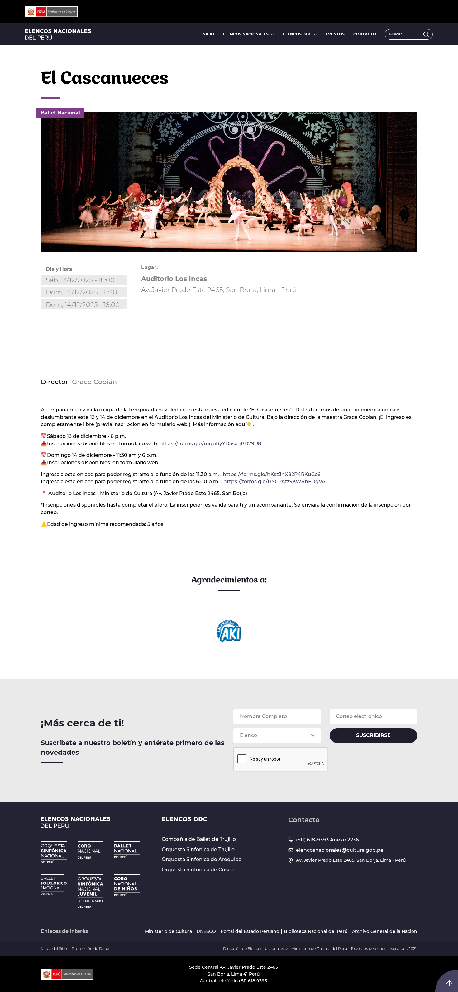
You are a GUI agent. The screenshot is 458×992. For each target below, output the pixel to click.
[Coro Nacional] (90, 850)
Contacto (364, 34)
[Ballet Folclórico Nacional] (54, 884)
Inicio (207, 34)
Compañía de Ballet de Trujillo (199, 839)
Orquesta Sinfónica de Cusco (198, 870)
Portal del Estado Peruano (250, 931)
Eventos (335, 34)
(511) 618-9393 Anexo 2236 (327, 840)
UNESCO (206, 931)
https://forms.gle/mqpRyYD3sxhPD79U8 (210, 444)
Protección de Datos (91, 949)
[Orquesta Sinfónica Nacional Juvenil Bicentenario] (90, 891)
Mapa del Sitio (54, 949)
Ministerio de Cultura (168, 931)
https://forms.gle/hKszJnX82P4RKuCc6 (272, 474)
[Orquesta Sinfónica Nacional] (54, 852)
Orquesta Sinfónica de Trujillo (198, 849)
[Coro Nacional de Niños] (127, 885)
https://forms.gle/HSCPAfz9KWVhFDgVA (274, 481)
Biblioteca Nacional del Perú (315, 931)
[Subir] (449, 983)
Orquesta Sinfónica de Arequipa (201, 859)
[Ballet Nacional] (127, 849)
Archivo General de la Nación (384, 931)
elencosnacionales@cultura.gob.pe (340, 850)
